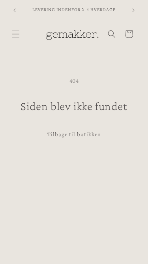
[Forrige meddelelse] (14, 10)
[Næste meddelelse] (133, 10)
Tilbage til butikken (74, 134)
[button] (15, 34)
